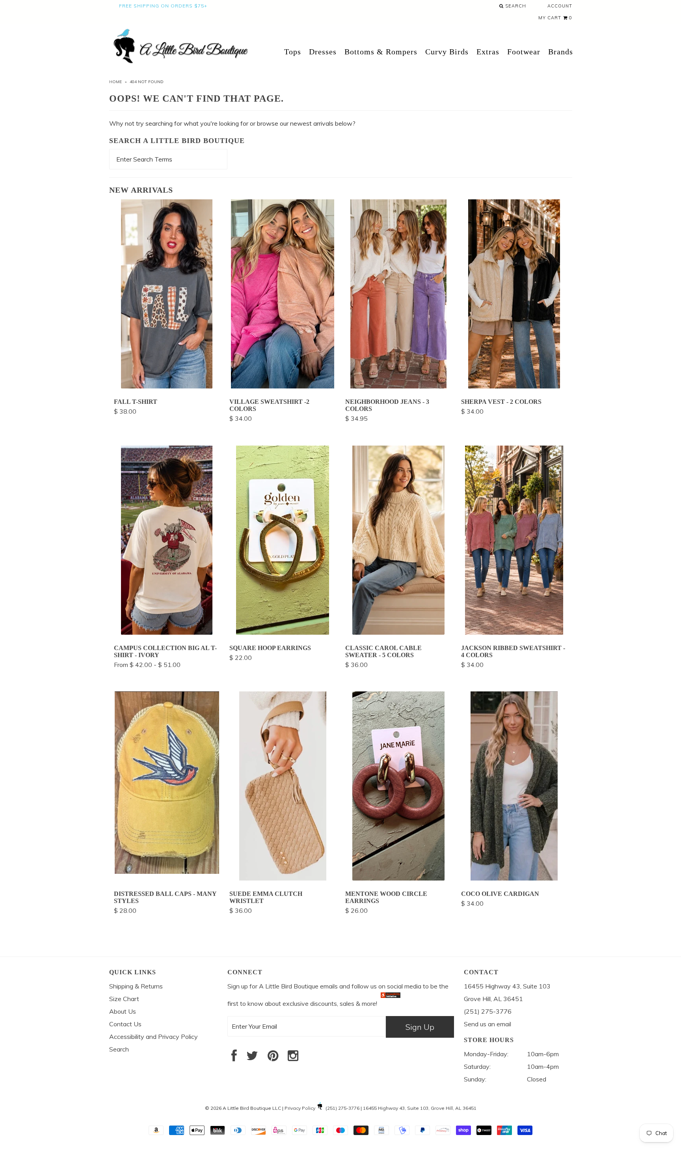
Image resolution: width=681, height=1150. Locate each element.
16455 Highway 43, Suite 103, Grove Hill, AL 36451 (419, 1108)
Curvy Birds (447, 51)
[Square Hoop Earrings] (282, 632)
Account (559, 6)
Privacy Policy (300, 1108)
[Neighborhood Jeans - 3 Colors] (398, 386)
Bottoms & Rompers (380, 51)
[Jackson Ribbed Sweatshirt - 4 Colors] (514, 632)
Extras (487, 51)
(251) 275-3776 (342, 1108)
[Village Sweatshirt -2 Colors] (282, 386)
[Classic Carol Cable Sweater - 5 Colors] (398, 632)
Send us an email (487, 1024)
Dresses (323, 51)
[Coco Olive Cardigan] (514, 878)
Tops (292, 51)
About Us (122, 1011)
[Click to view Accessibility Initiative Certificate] (390, 1003)
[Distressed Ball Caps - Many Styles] (167, 871)
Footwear (523, 51)
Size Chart (124, 999)
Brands (560, 51)
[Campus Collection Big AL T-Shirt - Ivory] (166, 632)
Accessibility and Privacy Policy (153, 1036)
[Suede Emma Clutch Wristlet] (282, 878)
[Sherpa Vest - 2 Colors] (514, 386)
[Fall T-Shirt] (166, 386)
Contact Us (125, 1024)
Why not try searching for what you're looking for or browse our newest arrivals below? (232, 123)
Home (115, 81)
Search (515, 6)
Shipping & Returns (136, 986)
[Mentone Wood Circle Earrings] (398, 878)
